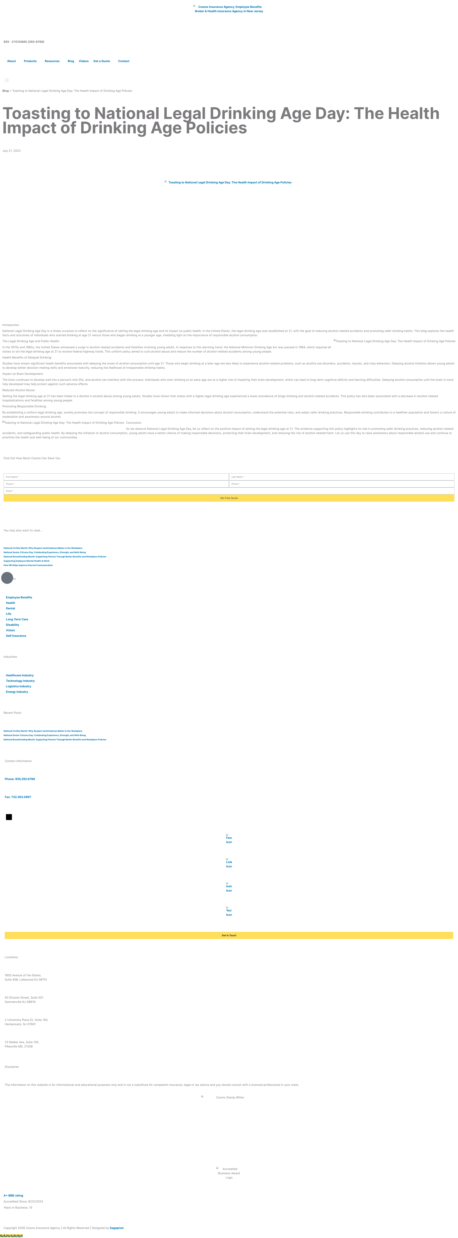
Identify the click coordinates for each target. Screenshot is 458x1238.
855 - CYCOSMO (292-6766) (24, 41)
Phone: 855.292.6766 (20, 779)
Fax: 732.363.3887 (18, 797)
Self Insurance (16, 635)
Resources (52, 61)
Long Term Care (17, 619)
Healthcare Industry (20, 675)
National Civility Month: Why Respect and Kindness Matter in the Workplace (43, 548)
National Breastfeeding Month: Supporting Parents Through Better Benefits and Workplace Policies (55, 556)
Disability (12, 625)
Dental (10, 608)
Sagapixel (117, 1228)
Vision (10, 630)
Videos (84, 61)
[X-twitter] (9, 817)
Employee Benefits (19, 597)
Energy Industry (17, 691)
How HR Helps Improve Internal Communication (28, 565)
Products (30, 61)
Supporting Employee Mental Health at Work (26, 561)
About (11, 61)
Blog (71, 61)
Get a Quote (101, 61)
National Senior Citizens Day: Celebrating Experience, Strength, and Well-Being (45, 552)
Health (10, 603)
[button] (7, 80)
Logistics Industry (18, 686)
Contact (123, 61)
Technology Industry (20, 681)
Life (8, 614)
